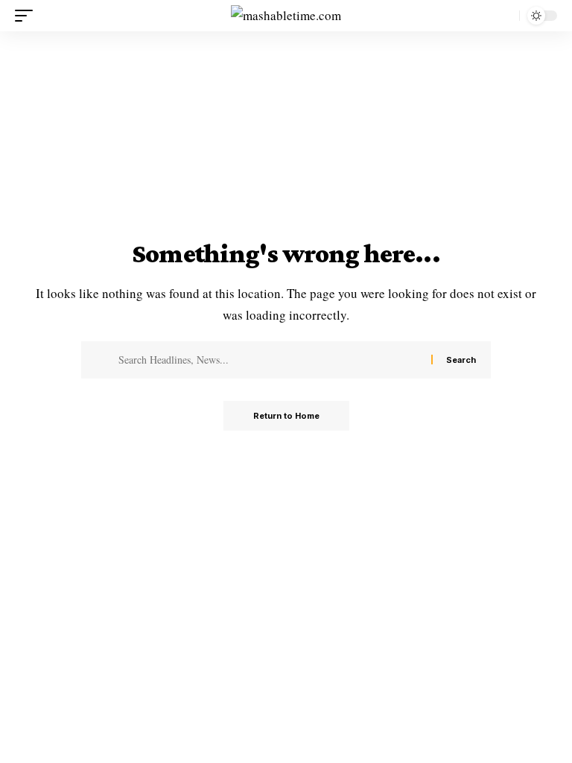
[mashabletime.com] (286, 16)
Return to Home (286, 416)
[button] (27, 16)
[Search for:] (269, 360)
